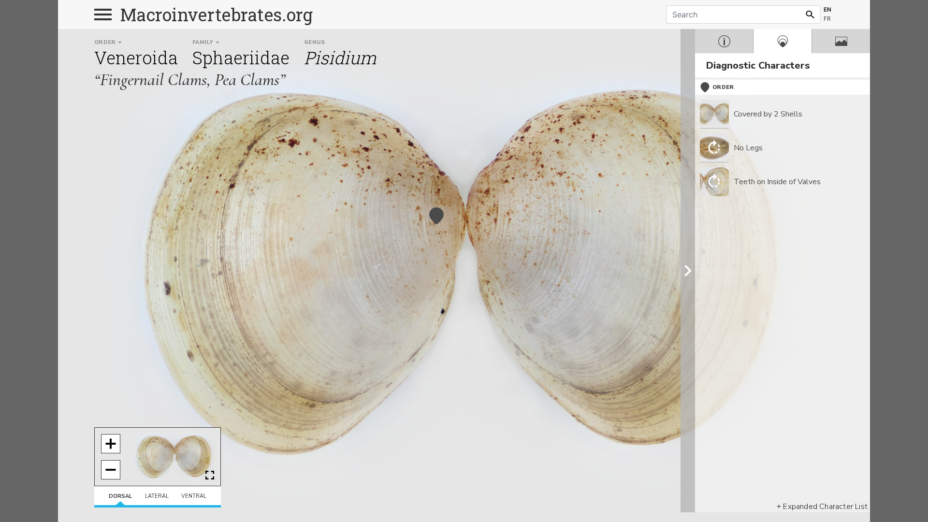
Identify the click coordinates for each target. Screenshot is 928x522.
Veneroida (136, 57)
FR (827, 18)
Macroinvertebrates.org (216, 14)
